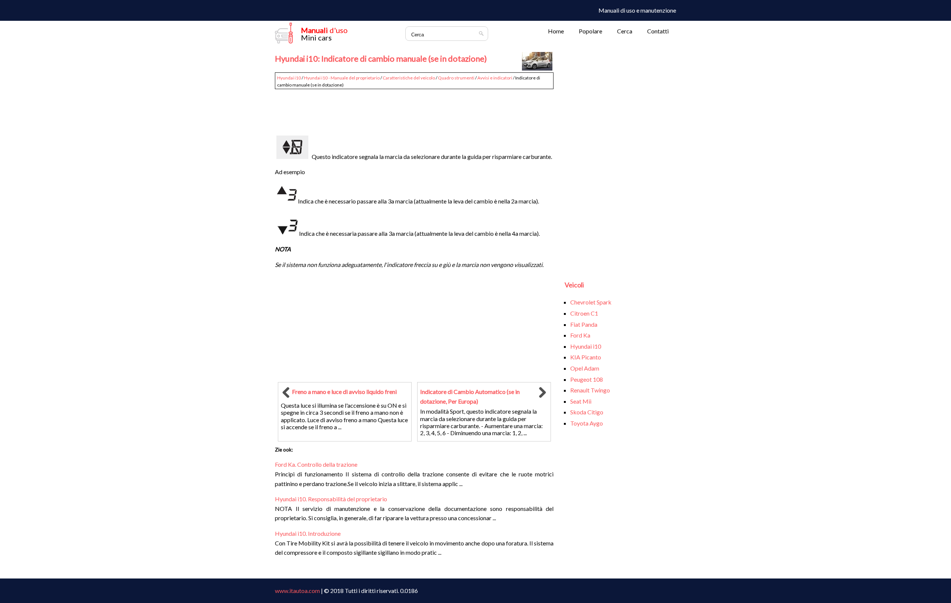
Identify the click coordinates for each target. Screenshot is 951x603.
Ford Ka (580, 335)
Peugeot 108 (586, 379)
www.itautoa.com (297, 590)
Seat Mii (580, 401)
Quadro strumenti (456, 78)
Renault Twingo (590, 390)
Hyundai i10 (289, 78)
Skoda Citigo (586, 411)
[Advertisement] (414, 108)
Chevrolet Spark (590, 302)
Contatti (658, 31)
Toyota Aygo (586, 423)
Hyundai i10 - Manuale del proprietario (342, 78)
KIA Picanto (585, 357)
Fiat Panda (583, 324)
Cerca (624, 31)
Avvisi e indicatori (494, 78)
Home (556, 31)
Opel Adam (584, 368)
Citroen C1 (584, 313)
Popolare (590, 31)
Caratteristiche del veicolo (409, 78)
